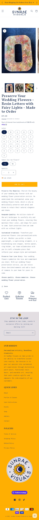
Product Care (6, 297)
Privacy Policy (9, 448)
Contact (6, 421)
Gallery (6, 416)
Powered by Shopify (27, 516)
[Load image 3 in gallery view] (19, 87)
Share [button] (6, 286)
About (6, 393)
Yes (5, 164)
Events (6, 407)
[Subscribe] (32, 332)
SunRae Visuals (15, 516)
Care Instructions (10, 402)
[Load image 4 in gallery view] (29, 87)
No (13, 164)
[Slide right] (37, 88)
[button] (2, 11)
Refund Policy (9, 443)
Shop (5, 411)
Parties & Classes (10, 397)
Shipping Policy (9, 438)
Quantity (5, 168)
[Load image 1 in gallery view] (9, 87)
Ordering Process (19, 297)
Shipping (4, 118)
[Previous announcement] (2, 2)
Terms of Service (10, 434)
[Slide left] (2, 88)
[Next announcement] (37, 2)
